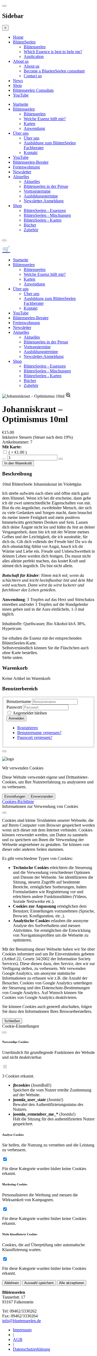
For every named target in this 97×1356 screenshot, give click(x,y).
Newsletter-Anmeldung (44, 201)
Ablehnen (11, 1283)
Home (18, 37)
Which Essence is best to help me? (53, 51)
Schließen (12, 1021)
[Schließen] (4, 812)
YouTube (21, 95)
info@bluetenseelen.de (21, 1320)
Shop (17, 85)
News (18, 80)
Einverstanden (42, 796)
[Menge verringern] (4, 459)
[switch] (5, 1066)
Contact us (33, 76)
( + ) (18, 452)
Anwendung (34, 128)
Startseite (20, 104)
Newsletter (22, 172)
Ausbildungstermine (41, 196)
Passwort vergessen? (34, 737)
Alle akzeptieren (71, 1283)
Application (34, 56)
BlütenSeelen (24, 42)
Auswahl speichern (39, 1283)
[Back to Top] (4, 751)
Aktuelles (21, 176)
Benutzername (18, 701)
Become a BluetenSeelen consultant (54, 71)
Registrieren (27, 727)
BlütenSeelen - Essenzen (45, 210)
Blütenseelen (35, 47)
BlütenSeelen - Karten (42, 220)
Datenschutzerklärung (31, 1349)
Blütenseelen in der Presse (46, 186)
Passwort (14, 707)
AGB (17, 1339)
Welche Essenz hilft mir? (45, 118)
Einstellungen (14, 796)
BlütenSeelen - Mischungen (47, 215)
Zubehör (31, 230)
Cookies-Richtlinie (18, 801)
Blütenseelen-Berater (30, 162)
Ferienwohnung (26, 167)
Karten (29, 123)
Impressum (22, 1330)
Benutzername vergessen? (39, 732)
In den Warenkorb (18, 463)
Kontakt (30, 152)
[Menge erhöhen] (60, 459)
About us (21, 61)
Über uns (21, 133)
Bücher (30, 225)
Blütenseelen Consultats (33, 90)
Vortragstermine (37, 191)
